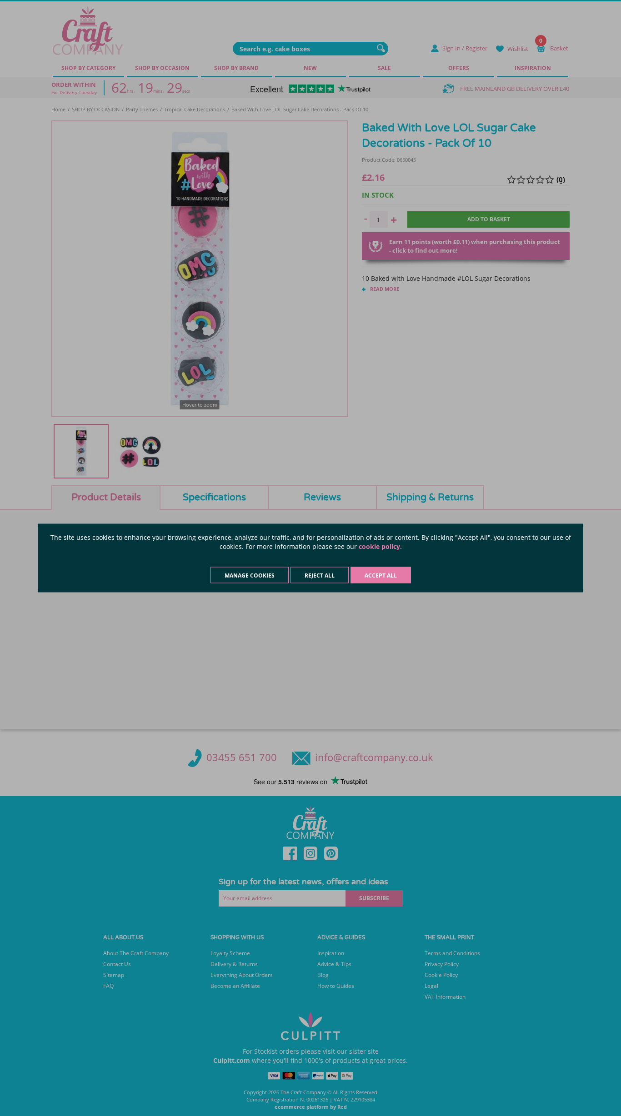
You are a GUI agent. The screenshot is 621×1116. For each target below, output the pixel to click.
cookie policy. (380, 546)
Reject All (320, 575)
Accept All (381, 575)
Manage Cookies (250, 575)
